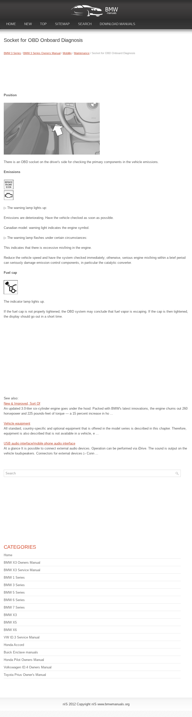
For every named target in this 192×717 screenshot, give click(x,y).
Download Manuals (117, 24)
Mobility (67, 53)
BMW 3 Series (12, 53)
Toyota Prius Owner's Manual (25, 675)
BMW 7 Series (14, 607)
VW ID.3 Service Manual (22, 637)
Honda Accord (14, 645)
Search (85, 24)
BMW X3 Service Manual (22, 570)
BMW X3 (10, 615)
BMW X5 (10, 622)
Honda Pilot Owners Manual (24, 660)
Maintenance (82, 53)
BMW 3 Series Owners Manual (41, 53)
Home (11, 24)
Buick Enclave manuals (21, 652)
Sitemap (62, 24)
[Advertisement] (96, 73)
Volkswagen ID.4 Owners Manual (28, 667)
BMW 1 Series (14, 577)
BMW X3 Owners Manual (22, 562)
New (28, 24)
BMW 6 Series (14, 600)
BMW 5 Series (14, 592)
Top (43, 24)
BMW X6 (10, 630)
